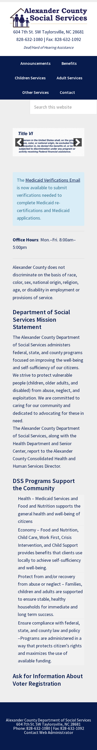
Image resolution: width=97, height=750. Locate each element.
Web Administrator (56, 732)
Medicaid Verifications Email (52, 180)
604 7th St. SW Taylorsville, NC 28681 (48, 32)
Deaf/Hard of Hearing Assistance (48, 47)
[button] (19, 142)
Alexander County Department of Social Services (48, 17)
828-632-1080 (29, 39)
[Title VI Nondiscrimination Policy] (49, 142)
